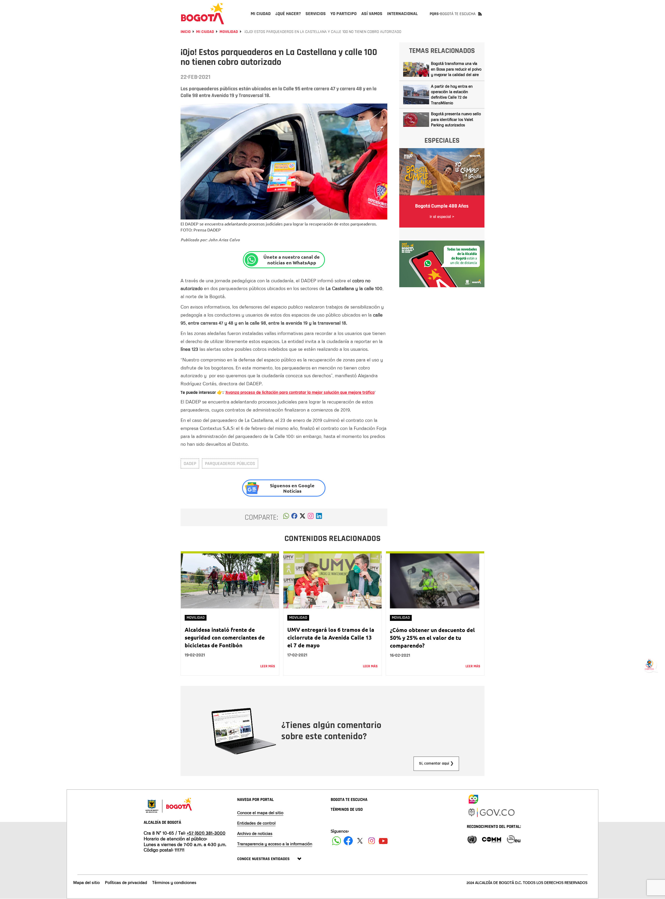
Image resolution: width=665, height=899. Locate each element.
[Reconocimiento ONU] (472, 838)
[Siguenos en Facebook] (336, 840)
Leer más (267, 666)
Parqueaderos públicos (230, 463)
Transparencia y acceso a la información (274, 843)
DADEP (190, 463)
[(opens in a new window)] (311, 517)
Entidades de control (256, 823)
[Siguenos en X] (359, 840)
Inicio (186, 32)
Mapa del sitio (86, 882)
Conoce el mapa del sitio (260, 812)
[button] (286, 517)
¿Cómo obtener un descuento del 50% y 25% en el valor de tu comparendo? (432, 637)
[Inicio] (203, 13)
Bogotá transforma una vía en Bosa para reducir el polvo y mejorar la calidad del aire (456, 69)
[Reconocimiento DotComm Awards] (491, 838)
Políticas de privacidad (126, 882)
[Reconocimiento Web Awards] (513, 838)
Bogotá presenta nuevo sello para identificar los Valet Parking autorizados (456, 119)
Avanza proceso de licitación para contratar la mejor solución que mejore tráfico (300, 392)
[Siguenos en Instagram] (371, 840)
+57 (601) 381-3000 (206, 833)
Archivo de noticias (254, 833)
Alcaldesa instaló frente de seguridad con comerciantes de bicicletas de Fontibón (225, 637)
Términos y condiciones (174, 882)
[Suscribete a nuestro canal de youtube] (383, 840)
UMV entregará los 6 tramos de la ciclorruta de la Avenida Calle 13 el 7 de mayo (330, 637)
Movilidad (229, 32)
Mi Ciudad (205, 32)
